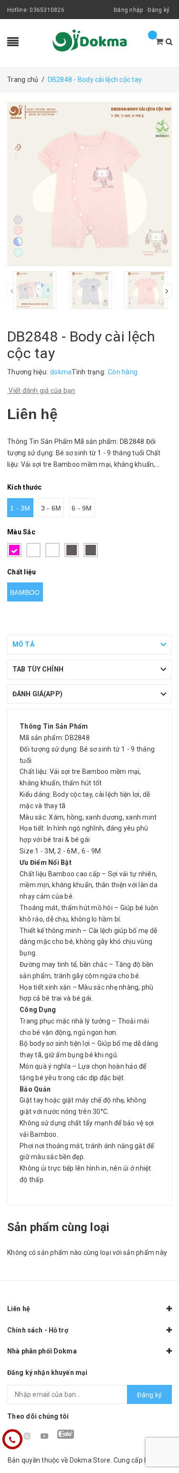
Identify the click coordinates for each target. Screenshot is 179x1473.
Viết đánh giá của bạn (41, 390)
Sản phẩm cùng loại (58, 1227)
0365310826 (47, 10)
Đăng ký (158, 10)
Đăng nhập (128, 10)
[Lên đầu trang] (159, 1444)
